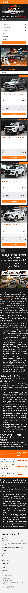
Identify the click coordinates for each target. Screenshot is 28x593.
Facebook (4, 566)
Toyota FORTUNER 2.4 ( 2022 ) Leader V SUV (13, 138)
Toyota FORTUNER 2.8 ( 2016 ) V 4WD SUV (13, 94)
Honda (3, 555)
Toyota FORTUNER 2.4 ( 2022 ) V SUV (11, 181)
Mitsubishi (4, 559)
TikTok (3, 567)
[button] (26, 56)
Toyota (3, 553)
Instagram (4, 570)
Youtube (4, 569)
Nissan (3, 557)
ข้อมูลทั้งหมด (14, 114)
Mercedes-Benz (5, 560)
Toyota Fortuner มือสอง (6, 298)
